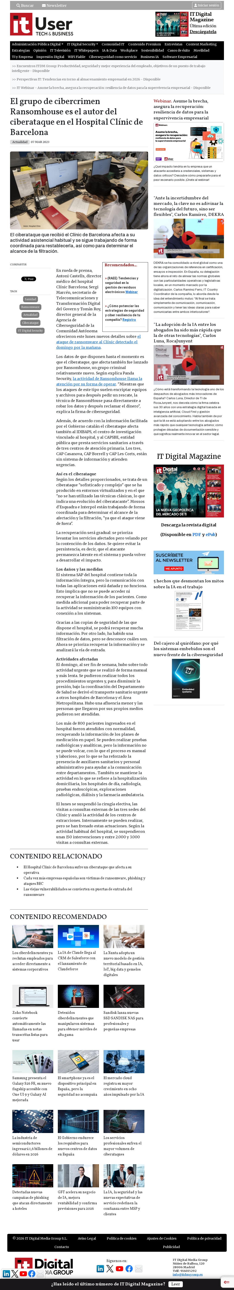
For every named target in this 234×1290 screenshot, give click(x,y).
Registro (129, 320)
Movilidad (201, 50)
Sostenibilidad (152, 50)
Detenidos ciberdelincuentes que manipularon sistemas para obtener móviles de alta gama (77, 1023)
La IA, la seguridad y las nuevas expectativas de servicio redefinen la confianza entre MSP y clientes (123, 1203)
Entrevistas (173, 44)
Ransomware (30, 307)
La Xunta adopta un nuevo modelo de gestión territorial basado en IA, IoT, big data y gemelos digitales (124, 964)
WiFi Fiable (76, 57)
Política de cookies (121, 1238)
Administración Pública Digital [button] (36, 44)
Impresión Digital (50, 57)
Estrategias (21, 50)
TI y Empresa (22, 57)
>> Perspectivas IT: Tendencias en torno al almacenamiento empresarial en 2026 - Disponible (86, 79)
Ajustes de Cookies (161, 1238)
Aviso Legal (87, 1238)
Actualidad (30, 314)
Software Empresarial (179, 57)
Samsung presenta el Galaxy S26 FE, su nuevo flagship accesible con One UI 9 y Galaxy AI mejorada (31, 1089)
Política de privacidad (204, 1238)
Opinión (39, 50)
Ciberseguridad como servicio (113, 57)
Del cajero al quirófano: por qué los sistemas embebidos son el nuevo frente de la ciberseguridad (188, 649)
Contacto (61, 1247)
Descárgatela (203, 32)
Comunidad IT (113, 44)
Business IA (150, 57)
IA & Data (109, 50)
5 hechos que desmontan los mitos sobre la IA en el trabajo (189, 584)
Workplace (129, 50)
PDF (196, 534)
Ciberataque (30, 323)
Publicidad (171, 1247)
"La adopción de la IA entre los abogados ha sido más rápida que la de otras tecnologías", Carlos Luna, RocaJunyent (187, 333)
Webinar (131, 292)
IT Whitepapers (86, 50)
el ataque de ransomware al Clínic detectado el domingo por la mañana (98, 342)
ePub (210, 534)
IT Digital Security (30, 330)
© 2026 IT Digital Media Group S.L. (40, 1238)
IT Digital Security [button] (81, 44)
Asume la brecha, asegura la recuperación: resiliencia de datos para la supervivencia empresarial (181, 109)
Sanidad (30, 299)
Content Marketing (201, 44)
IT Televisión (60, 50)
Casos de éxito (179, 50)
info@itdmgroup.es (188, 1274)
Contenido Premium (144, 44)
